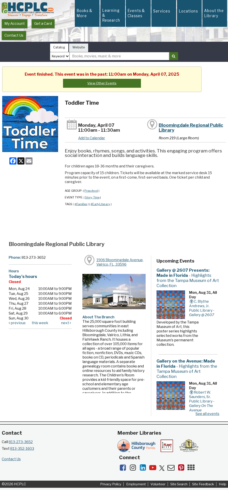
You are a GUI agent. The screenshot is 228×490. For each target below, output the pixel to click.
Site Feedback (203, 484)
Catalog (59, 47)
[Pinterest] (182, 469)
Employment (136, 484)
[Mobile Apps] (192, 469)
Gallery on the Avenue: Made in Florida (187, 368)
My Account (14, 23)
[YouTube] (154, 469)
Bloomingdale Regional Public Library (191, 128)
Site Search (178, 484)
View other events (101, 83)
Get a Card (43, 23)
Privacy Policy (110, 484)
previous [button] (18, 323)
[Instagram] (134, 469)
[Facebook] (124, 469)
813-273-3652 (21, 442)
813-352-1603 (22, 448)
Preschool (91, 190)
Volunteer (158, 484)
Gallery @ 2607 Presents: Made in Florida (188, 277)
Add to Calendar (91, 138)
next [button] (65, 323)
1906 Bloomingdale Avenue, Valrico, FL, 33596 (119, 262)
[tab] (59, 48)
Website (78, 47)
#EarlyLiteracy (100, 204)
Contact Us (13, 35)
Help (222, 484)
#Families (81, 204)
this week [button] (40, 323)
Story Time (92, 197)
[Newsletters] (172, 469)
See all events (207, 414)
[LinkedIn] (144, 469)
